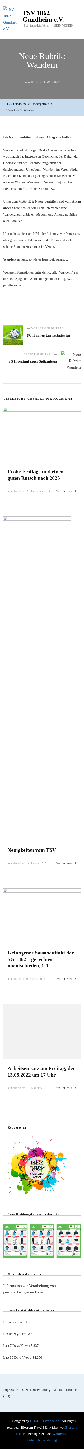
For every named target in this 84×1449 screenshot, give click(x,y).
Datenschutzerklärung (35, 1390)
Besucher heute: (14, 1322)
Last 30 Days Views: (18, 1357)
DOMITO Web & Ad (45, 1421)
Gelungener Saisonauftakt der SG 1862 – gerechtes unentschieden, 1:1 (41, 959)
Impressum (10, 1390)
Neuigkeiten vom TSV (32, 850)
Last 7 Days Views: (17, 1345)
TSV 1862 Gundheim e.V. (43, 16)
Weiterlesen (64, 491)
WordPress (59, 1434)
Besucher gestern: (15, 1334)
